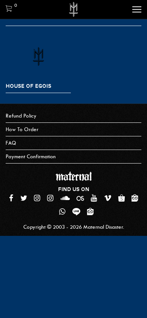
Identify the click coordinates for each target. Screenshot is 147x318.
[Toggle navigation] (136, 9)
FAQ (11, 143)
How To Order (22, 129)
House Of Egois (28, 86)
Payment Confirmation (31, 156)
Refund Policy (21, 116)
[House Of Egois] (38, 57)
